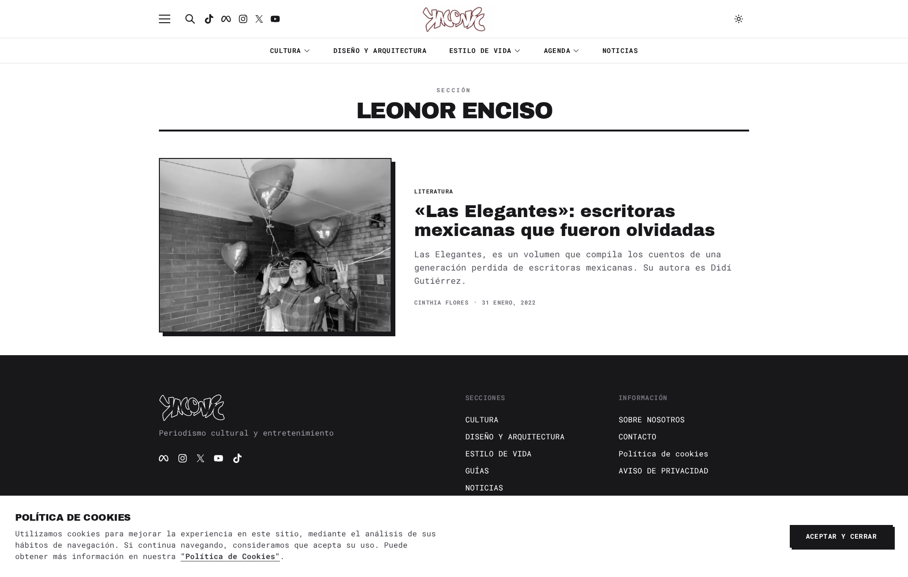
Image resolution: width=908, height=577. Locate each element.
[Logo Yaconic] (454, 19)
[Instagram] (243, 19)
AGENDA (557, 50)
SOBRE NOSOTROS (652, 419)
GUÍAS (477, 470)
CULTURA (285, 50)
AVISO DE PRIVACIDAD (663, 470)
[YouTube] (218, 458)
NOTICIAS (620, 50)
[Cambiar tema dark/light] (738, 19)
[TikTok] (209, 19)
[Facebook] (226, 19)
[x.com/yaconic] (259, 19)
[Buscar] (190, 19)
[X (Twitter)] (200, 458)
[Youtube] (275, 19)
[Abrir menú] (169, 19)
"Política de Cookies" (230, 556)
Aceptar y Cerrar (841, 536)
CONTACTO (637, 436)
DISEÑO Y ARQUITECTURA (380, 50)
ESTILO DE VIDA (480, 50)
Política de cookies (663, 453)
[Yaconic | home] (301, 407)
